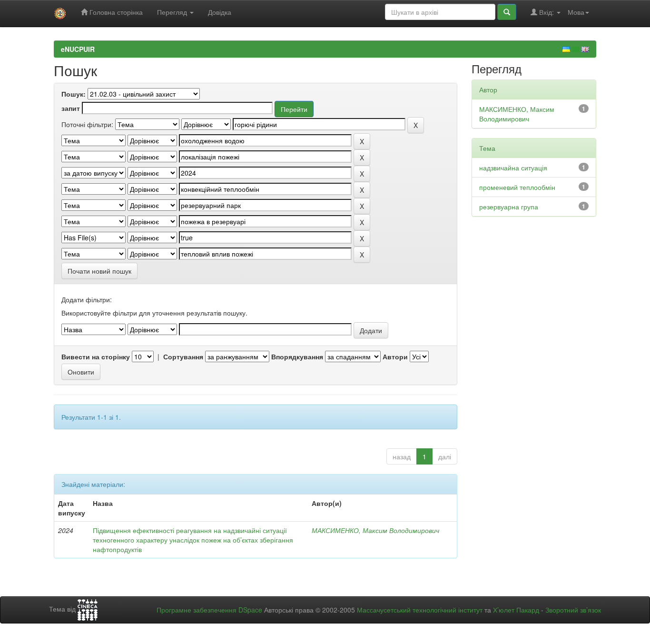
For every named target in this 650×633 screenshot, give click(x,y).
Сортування (183, 356)
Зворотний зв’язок (573, 609)
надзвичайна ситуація (513, 167)
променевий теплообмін (517, 187)
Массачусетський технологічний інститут (420, 609)
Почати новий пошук (99, 271)
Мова (576, 12)
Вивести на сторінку (95, 356)
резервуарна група (508, 206)
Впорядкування (297, 356)
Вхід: (546, 12)
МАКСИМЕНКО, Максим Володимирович (375, 530)
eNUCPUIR (78, 49)
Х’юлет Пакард (516, 609)
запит (70, 108)
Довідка (219, 12)
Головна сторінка (115, 12)
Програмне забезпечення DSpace (209, 609)
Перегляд (173, 12)
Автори (395, 356)
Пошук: (73, 94)
